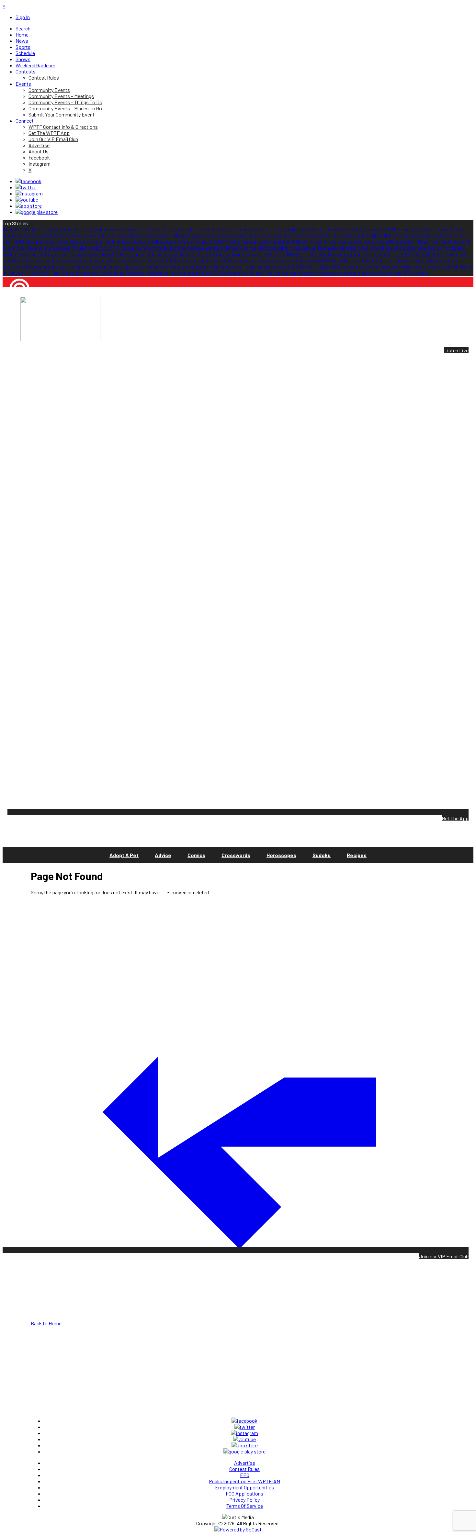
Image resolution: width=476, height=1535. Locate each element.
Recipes (357, 855)
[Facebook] (28, 181)
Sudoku (321, 855)
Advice (163, 855)
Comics (196, 855)
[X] (26, 187)
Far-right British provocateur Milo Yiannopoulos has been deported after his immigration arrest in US (217, 235)
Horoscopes (281, 855)
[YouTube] (27, 199)
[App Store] (29, 206)
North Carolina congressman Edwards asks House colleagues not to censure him (123, 273)
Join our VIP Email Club (444, 1256)
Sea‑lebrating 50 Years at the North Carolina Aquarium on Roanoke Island (273, 248)
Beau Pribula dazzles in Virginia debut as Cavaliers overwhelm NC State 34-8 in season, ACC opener (109, 229)
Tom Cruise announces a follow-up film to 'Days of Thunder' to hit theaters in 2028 (303, 229)
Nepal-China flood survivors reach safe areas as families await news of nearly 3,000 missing (141, 241)
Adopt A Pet (124, 855)
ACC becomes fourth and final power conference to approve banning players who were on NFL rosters (319, 273)
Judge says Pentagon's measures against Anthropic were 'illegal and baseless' (202, 266)
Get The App (455, 818)
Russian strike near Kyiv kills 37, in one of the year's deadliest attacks (314, 241)
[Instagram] (29, 193)
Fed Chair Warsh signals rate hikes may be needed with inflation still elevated (284, 260)
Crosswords (235, 855)
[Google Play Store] (37, 212)
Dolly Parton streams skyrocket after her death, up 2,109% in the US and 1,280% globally (108, 260)
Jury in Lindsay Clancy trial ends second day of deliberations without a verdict (180, 254)
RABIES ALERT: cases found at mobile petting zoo (140, 248)
